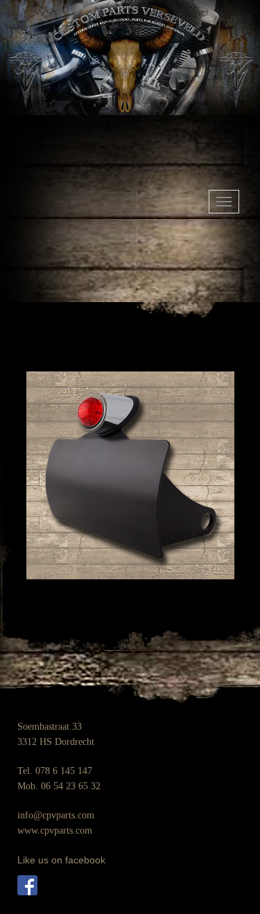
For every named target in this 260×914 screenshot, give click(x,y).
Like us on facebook (61, 859)
